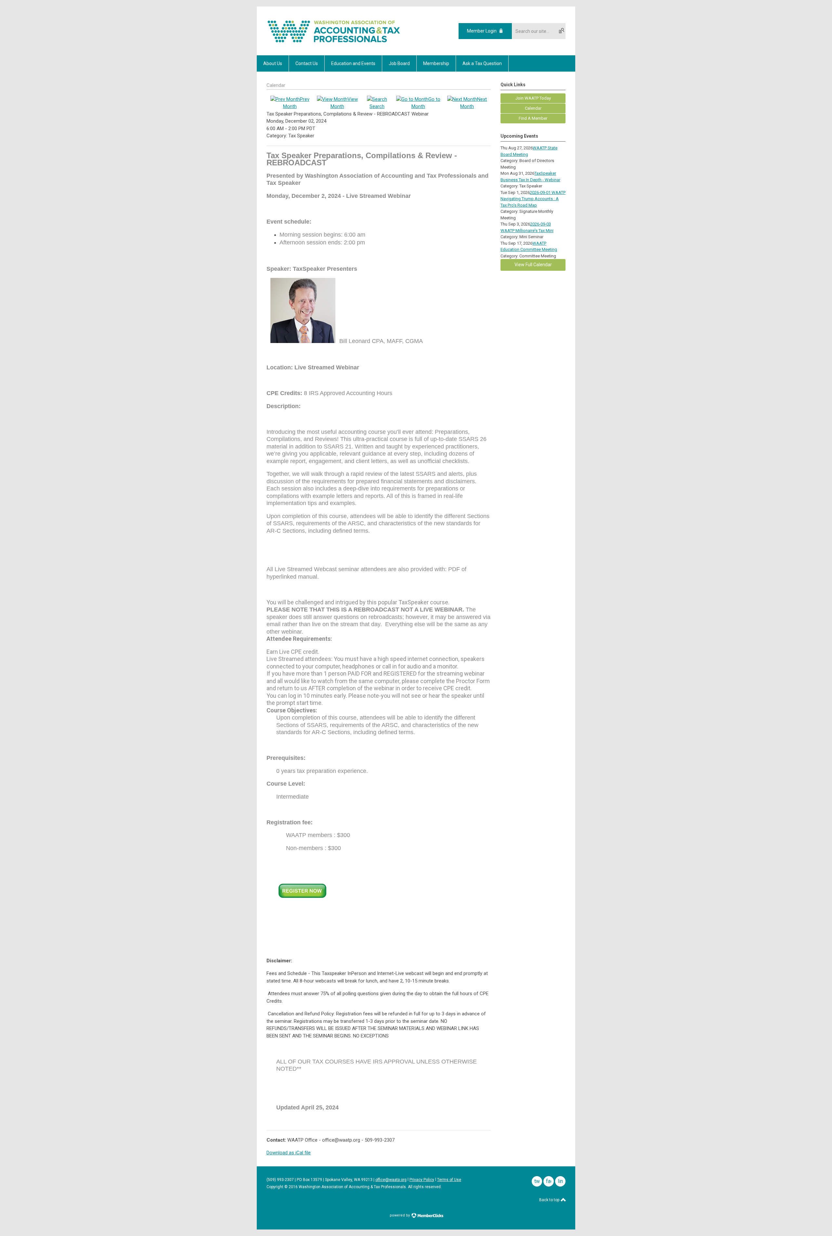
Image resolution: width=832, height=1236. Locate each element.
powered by (400, 1215)
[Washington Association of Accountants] (333, 44)
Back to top (549, 1200)
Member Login (482, 31)
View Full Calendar (533, 264)
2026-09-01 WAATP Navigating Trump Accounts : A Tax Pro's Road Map (533, 199)
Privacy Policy (422, 1179)
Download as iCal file (288, 1153)
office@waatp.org (391, 1179)
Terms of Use (449, 1179)
